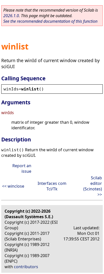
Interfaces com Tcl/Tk (52, 186)
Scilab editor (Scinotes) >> (92, 186)
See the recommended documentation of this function (50, 21)
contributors (26, 266)
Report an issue (21, 168)
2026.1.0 (11, 15)
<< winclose (13, 186)
